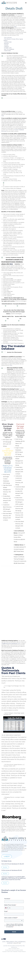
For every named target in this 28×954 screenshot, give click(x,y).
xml (16, 947)
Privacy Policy (19, 945)
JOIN (3, 941)
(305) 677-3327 (17, 943)
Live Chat (5, 945)
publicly (3, 830)
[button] (6, 856)
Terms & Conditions (12, 945)
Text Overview (8, 37)
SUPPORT (10, 943)
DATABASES (21, 941)
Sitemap (13, 947)
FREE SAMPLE (10, 941)
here (15, 26)
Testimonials (7, 50)
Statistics (6, 46)
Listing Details (7, 42)
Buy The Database (9, 49)
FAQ (16, 941)
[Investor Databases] (9, 2)
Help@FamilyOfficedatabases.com (10, 643)
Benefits (6, 43)
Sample (6, 45)
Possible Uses (7, 47)
